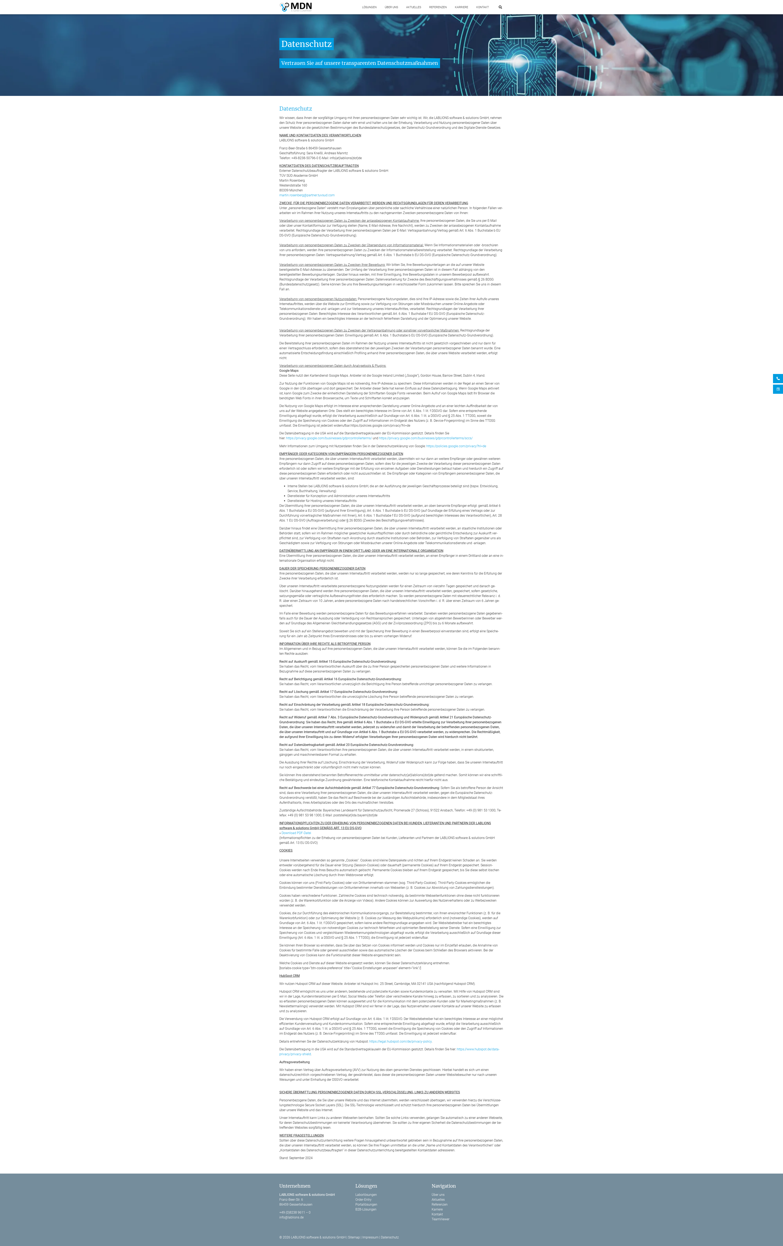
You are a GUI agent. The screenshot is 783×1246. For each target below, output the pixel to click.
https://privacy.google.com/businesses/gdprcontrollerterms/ (329, 438)
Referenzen (438, 7)
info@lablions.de (291, 1217)
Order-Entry (363, 1200)
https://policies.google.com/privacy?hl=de (456, 446)
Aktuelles (413, 7)
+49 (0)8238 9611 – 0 (295, 1212)
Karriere (461, 7)
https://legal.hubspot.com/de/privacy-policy (400, 1041)
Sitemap (354, 1237)
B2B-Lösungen (365, 1209)
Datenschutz (390, 1237)
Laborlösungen (366, 1195)
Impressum (370, 1237)
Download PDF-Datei (296, 833)
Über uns (391, 7)
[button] (500, 7)
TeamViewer (440, 1219)
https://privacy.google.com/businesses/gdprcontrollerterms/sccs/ (426, 438)
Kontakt (482, 7)
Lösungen (369, 7)
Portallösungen (366, 1204)
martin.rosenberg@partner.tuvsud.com (307, 195)
